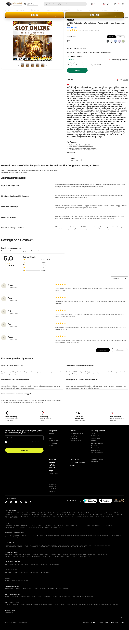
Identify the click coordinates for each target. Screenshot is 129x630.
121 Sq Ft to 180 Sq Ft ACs (85, 516)
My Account (74, 465)
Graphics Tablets (23, 580)
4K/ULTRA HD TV (69, 525)
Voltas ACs (16, 513)
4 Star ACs (26, 516)
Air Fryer (72, 554)
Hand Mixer (91, 554)
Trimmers (8, 572)
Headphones (34, 564)
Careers (52, 462)
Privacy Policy (52, 491)
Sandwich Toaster (72, 556)
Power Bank (51, 588)
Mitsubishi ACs (61, 513)
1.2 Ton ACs (60, 514)
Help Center (109, 4)
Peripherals (67, 596)
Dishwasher (34, 546)
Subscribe (24, 450)
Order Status (53, 473)
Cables (36, 588)
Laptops (51, 438)
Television (51, 433)
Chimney (27, 554)
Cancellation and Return (76, 433)
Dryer (26, 546)
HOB (99, 554)
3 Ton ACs (117, 514)
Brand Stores (52, 484)
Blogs (51, 471)
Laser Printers (82, 604)
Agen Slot (104, 10)
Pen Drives (76, 596)
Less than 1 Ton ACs (40, 514)
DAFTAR (94, 15)
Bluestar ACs (42, 513)
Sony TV (40, 525)
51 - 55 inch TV (32, 527)
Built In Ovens (18, 554)
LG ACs (33, 513)
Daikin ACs (25, 513)
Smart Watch (9, 612)
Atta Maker (8, 554)
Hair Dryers (46, 572)
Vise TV (16, 525)
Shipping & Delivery (77, 462)
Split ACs (18, 514)
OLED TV (58, 525)
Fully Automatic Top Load (66, 545)
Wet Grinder (83, 556)
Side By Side (82, 546)
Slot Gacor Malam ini (64, 10)
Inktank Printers (93, 604)
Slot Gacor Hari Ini (119, 10)
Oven (44, 556)
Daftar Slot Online (71, 27)
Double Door (63, 546)
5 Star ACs (35, 516)
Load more (103, 350)
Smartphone (52, 436)
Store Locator (97, 4)
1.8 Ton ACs (80, 514)
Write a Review (120, 350)
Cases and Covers (63, 588)
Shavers (15, 572)
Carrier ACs (72, 513)
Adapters (43, 588)
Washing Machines (54, 440)
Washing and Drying (50, 545)
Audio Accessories (66, 535)
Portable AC (37, 545)
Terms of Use (52, 486)
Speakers (7, 537)
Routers (115, 604)
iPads (14, 580)
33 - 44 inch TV (9, 527)
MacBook (15, 604)
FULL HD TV (79, 525)
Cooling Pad (47, 596)
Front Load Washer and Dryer (13, 546)
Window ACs (27, 514)
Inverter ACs (56, 516)
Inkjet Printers (71, 604)
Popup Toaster (59, 556)
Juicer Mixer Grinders (11, 556)
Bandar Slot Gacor (96, 448)
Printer (63, 604)
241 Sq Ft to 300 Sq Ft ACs (13, 517)
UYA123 (7, 10)
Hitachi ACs (81, 513)
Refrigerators (44, 546)
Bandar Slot (92, 10)
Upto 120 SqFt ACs (68, 516)
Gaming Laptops (25, 604)
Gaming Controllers (93, 535)
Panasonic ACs (92, 513)
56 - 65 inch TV (44, 527)
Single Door (53, 546)
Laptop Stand (57, 596)
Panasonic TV (49, 525)
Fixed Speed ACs (45, 516)
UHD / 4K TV (32, 535)
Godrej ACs (51, 513)
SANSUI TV (8, 525)
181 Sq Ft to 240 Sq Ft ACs (103, 516)
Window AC (28, 545)
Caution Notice (53, 489)
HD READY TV (96, 525)
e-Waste (52, 465)
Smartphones (9, 588)
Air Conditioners (10, 545)
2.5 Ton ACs (108, 514)
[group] (111, 36)
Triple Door (73, 546)
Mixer (90, 556)
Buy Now (77, 70)
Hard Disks (90, 596)
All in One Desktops (47, 604)
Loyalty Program (74, 436)
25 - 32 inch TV (107, 525)
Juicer (105, 554)
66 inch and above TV (57, 527)
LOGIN (34, 15)
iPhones (18, 588)
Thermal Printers (106, 604)
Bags (39, 596)
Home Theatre (115, 535)
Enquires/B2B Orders (75, 440)
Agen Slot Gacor (95, 450)
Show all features (71, 152)
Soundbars (105, 535)
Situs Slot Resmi (35, 10)
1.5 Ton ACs (70, 514)
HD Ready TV (16, 535)
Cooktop (53, 554)
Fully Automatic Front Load (102, 545)
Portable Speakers (54, 564)
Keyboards (15, 596)
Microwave (37, 556)
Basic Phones (27, 588)
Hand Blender (82, 554)
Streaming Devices (53, 535)
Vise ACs (7, 513)
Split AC (19, 545)
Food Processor (63, 554)
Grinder (22, 556)
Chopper (35, 554)
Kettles (29, 556)
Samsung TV (25, 525)
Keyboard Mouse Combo (28, 596)
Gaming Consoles (80, 535)
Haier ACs (113, 513)
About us (52, 459)
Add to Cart (97, 64)
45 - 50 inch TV (21, 527)
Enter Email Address (13, 438)
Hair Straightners (35, 572)
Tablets (7, 580)
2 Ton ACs (89, 514)
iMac (56, 604)
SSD (83, 596)
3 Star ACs (17, 516)
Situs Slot (79, 10)
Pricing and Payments (97, 459)
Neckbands (24, 564)
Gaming (51, 445)
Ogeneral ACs (9, 514)
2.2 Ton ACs (98, 514)
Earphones (44, 564)
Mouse (7, 596)
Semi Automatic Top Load (84, 545)
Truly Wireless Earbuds (12, 564)
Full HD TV (42, 535)
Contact (52, 468)
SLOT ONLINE (20, 10)
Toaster (50, 556)
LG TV (33, 525)
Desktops (35, 604)
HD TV (88, 525)
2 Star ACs (8, 516)
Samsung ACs (104, 513)
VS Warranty (73, 438)
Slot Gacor (94, 445)
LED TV (7, 535)
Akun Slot (48, 10)
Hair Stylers (24, 572)
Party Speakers (53, 443)
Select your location (32, 5)
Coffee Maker (44, 554)
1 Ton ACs (51, 514)
